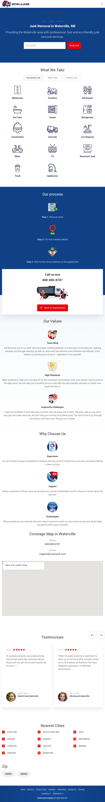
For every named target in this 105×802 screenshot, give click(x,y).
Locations (45, 794)
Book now (74, 45)
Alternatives (57, 794)
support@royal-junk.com (52, 553)
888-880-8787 (52, 280)
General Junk (71, 78)
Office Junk (52, 78)
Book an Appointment (54, 308)
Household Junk (33, 78)
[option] (26, 676)
